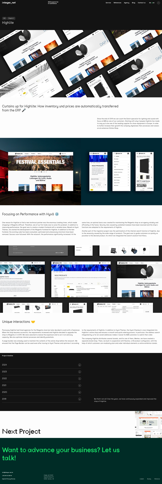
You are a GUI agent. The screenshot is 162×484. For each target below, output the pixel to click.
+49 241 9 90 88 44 (7, 475)
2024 (4, 365)
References (117, 3)
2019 (4, 399)
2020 (4, 392)
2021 (4, 385)
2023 (4, 372)
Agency (126, 3)
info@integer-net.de (7, 472)
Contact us (141, 3)
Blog (133, 3)
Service (108, 3)
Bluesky (149, 479)
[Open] (79, 365)
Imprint (4, 479)
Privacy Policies (11, 479)
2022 (4, 378)
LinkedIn (142, 479)
